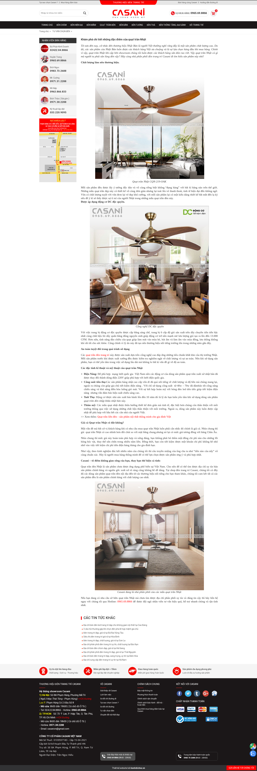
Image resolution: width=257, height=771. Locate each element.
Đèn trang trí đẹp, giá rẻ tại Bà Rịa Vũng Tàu (103, 633)
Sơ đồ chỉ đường (107, 707)
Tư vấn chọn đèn (107, 711)
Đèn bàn (123, 25)
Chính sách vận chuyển (147, 699)
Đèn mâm (91, 25)
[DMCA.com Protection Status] (212, 719)
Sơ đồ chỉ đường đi (108, 699)
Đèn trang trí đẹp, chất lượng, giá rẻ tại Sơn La (104, 640)
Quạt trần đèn (107, 25)
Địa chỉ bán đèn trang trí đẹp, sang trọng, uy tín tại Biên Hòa (110, 656)
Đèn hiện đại (76, 25)
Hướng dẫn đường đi (209, 2)
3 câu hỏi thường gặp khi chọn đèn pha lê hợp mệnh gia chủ (110, 629)
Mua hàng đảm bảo (69, 2)
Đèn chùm (62, 25)
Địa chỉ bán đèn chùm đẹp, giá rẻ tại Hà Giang (104, 648)
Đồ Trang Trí (196, 25)
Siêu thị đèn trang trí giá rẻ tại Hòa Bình (101, 636)
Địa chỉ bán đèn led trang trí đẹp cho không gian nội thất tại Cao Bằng (115, 625)
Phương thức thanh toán (147, 695)
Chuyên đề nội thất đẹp (110, 715)
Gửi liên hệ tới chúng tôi (241, 768)
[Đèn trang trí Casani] (128, 13)
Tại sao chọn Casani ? (48, 2)
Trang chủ (47, 25)
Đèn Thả (151, 25)
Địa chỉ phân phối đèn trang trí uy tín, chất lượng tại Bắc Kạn (110, 644)
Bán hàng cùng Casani (187, 2)
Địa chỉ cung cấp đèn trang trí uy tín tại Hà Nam (105, 660)
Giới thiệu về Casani (108, 691)
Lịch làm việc (105, 695)
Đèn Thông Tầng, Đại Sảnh (172, 25)
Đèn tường (137, 25)
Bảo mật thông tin (145, 691)
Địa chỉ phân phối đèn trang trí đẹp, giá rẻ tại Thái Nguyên (109, 652)
